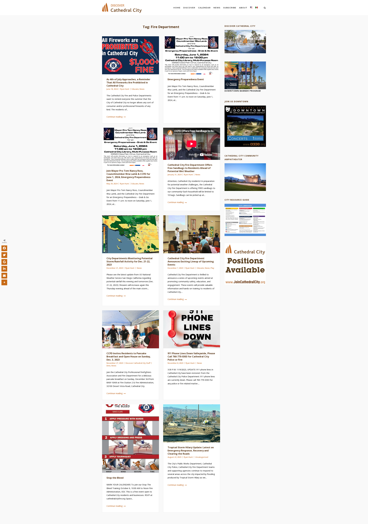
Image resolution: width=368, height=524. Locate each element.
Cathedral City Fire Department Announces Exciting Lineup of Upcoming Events (191, 261)
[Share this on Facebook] (4, 248)
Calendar (204, 7)
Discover (189, 7)
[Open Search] (264, 8)
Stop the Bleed (115, 477)
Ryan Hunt (124, 89)
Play (212, 268)
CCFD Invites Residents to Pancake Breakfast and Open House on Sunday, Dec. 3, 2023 (129, 356)
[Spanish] (256, 8)
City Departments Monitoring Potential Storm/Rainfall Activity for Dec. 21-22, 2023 (130, 261)
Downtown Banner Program (243, 90)
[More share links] (4, 282)
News (216, 7)
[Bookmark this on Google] (4, 262)
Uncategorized (201, 457)
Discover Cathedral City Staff (137, 363)
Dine (109, 365)
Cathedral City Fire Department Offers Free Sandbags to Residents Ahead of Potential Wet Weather (190, 168)
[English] (251, 8)
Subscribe (229, 7)
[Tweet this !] (4, 255)
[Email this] (4, 275)
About (243, 7)
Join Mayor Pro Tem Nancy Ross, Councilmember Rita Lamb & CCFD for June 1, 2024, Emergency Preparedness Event (128, 175)
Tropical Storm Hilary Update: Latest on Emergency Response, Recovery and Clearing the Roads (191, 450)
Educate (135, 89)
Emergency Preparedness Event (186, 79)
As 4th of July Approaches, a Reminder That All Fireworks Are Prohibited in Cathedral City (128, 82)
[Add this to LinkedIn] (4, 269)
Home (176, 7)
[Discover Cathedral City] (245, 52)
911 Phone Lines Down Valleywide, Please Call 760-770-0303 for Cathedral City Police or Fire (191, 356)
